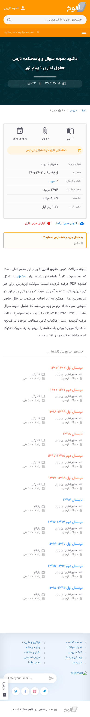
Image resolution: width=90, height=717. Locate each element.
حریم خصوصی (32, 657)
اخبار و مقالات (32, 652)
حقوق (79, 243)
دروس (73, 110)
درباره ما (77, 663)
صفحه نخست (74, 642)
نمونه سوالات (74, 647)
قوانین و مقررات (31, 642)
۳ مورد (53, 181)
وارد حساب (15, 32)
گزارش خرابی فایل (38, 223)
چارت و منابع (33, 647)
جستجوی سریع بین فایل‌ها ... (66, 351)
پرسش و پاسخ (74, 657)
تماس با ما (34, 663)
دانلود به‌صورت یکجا (70, 223)
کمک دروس (75, 652)
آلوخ (84, 110)
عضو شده (29, 32)
